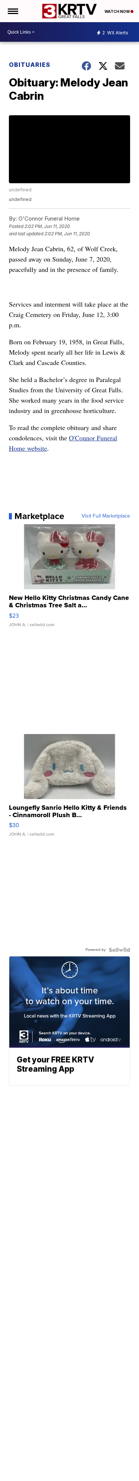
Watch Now (117, 11)
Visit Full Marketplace (106, 516)
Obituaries (29, 64)
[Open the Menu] (12, 11)
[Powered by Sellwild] (119, 949)
